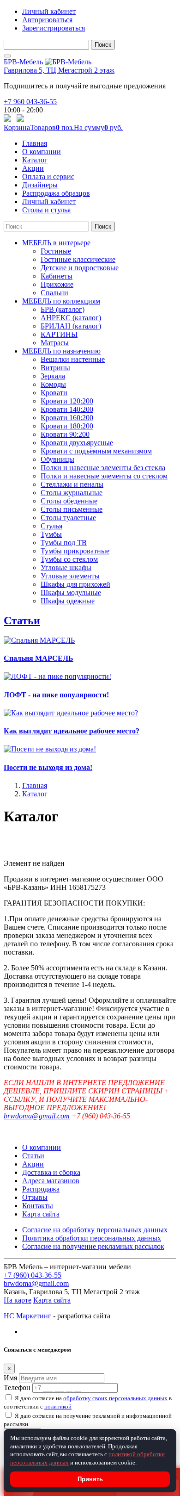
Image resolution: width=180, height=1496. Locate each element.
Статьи (22, 621)
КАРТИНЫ (59, 334)
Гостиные (56, 251)
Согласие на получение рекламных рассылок (93, 1246)
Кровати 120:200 (67, 401)
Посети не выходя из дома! (48, 767)
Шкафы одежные (68, 601)
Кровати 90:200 (65, 434)
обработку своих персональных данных (115, 1398)
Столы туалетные (68, 517)
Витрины (55, 368)
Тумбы (51, 534)
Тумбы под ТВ (64, 542)
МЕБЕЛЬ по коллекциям (61, 301)
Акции (33, 168)
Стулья (51, 526)
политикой (58, 1406)
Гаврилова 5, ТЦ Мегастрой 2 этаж (59, 70)
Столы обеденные (69, 501)
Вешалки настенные (73, 359)
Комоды (53, 384)
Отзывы (35, 1197)
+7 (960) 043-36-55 (32, 1275)
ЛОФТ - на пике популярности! (56, 695)
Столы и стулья (46, 210)
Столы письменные (71, 509)
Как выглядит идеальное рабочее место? (71, 731)
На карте (17, 1300)
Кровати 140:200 (67, 409)
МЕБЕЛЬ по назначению (61, 351)
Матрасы (55, 343)
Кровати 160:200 (67, 418)
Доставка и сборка (51, 1172)
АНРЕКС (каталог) (71, 318)
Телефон (17, 1387)
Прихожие (57, 284)
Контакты (37, 1206)
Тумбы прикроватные (75, 551)
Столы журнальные (71, 493)
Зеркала (53, 376)
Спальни (54, 293)
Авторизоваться (47, 20)
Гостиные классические (78, 259)
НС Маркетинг (27, 1316)
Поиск (103, 44)
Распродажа (41, 1189)
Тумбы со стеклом (69, 559)
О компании (41, 151)
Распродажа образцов (56, 193)
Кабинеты (56, 276)
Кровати (54, 393)
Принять (90, 1479)
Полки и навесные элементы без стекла (103, 468)
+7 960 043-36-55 (30, 102)
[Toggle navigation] (7, 56)
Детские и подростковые (80, 268)
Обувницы (57, 459)
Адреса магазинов (50, 1181)
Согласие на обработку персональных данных (95, 1230)
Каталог (35, 160)
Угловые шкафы (66, 567)
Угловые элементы (70, 576)
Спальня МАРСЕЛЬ (38, 658)
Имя (10, 1378)
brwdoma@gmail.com (37, 1116)
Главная (34, 143)
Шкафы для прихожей (75, 584)
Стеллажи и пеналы (72, 484)
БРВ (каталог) (62, 309)
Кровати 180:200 (67, 426)
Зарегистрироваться (53, 28)
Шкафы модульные (71, 592)
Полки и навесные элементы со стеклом (104, 476)
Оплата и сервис (48, 176)
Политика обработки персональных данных (91, 1238)
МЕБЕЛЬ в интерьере (56, 243)
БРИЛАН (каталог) (71, 326)
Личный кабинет (49, 11)
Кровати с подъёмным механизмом (96, 451)
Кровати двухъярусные (77, 443)
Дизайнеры (40, 185)
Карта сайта (41, 1214)
